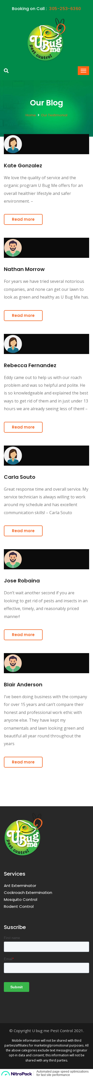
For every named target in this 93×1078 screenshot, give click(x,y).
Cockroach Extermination (28, 892)
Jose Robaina (22, 580)
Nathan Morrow (24, 269)
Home (31, 115)
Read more (23, 219)
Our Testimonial (54, 115)
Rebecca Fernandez (30, 365)
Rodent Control (19, 906)
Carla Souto (19, 477)
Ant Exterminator (20, 885)
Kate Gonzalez (23, 165)
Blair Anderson (23, 684)
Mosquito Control (20, 899)
